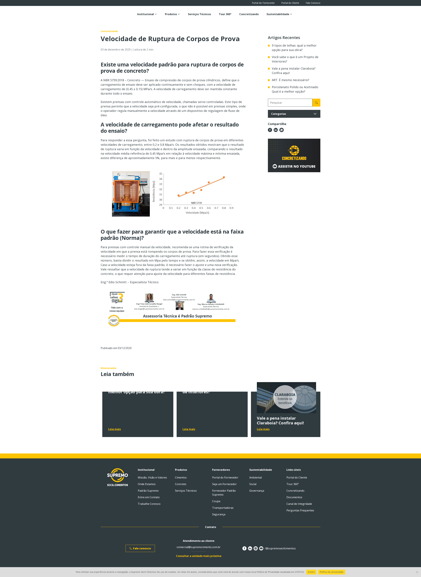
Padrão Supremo (148, 490)
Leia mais (114, 429)
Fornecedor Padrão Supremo (224, 492)
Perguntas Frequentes (300, 510)
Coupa (216, 501)
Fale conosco (142, 548)
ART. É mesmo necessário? (290, 80)
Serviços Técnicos (199, 14)
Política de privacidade (332, 572)
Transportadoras (223, 508)
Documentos (294, 497)
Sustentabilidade (278, 14)
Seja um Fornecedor (224, 484)
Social (252, 484)
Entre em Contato (149, 497)
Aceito (311, 572)
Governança (256, 490)
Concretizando (249, 14)
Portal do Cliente (290, 2)
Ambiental (255, 477)
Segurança (218, 514)
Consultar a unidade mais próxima (198, 556)
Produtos (171, 14)
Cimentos (181, 477)
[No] (417, 572)
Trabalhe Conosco (149, 504)
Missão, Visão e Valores (152, 477)
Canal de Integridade (299, 504)
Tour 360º (225, 14)
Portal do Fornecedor (263, 2)
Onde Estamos (147, 484)
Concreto (180, 484)
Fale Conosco (313, 2)
